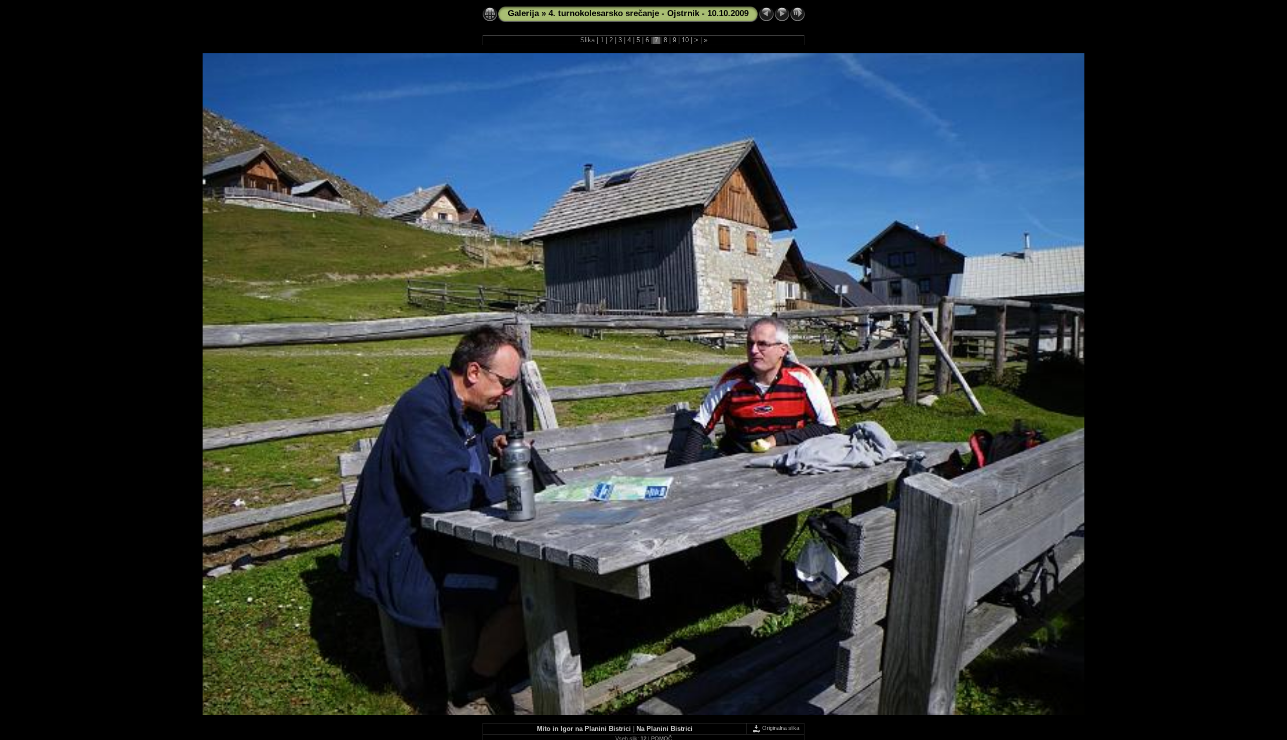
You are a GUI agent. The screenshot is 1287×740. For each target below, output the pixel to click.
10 (685, 40)
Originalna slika (780, 728)
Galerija (523, 13)
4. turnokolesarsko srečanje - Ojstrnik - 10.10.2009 (648, 13)
